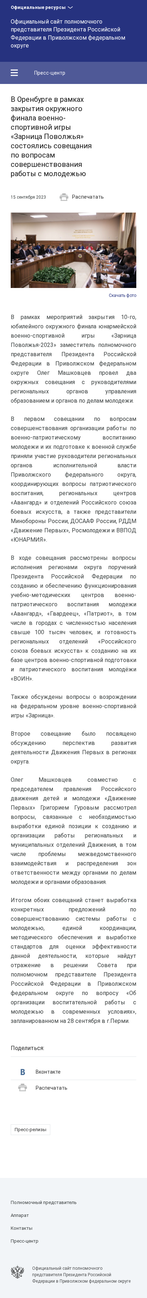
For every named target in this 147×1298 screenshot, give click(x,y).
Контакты (21, 1228)
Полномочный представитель (44, 1202)
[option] (73, 256)
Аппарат (20, 1215)
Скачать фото (122, 295)
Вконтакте (48, 1072)
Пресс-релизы (30, 1129)
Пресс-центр (49, 73)
